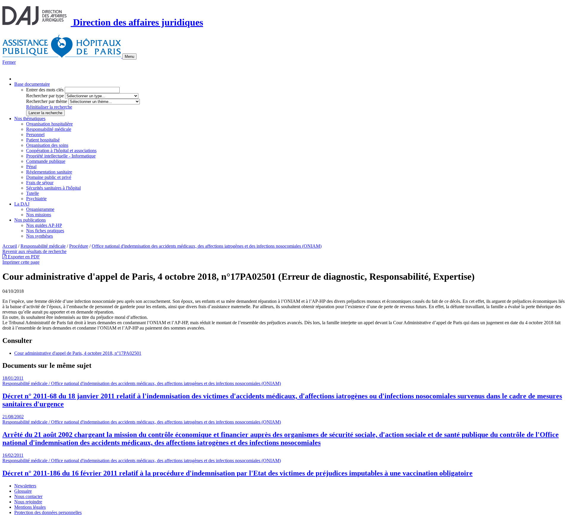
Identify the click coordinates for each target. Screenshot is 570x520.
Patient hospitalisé (43, 139)
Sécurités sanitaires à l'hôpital (53, 187)
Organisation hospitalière (49, 123)
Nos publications (30, 219)
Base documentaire (32, 84)
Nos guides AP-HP (44, 225)
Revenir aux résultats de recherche (34, 251)
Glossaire (23, 491)
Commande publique (45, 161)
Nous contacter (28, 496)
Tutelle (32, 193)
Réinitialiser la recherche (49, 106)
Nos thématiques (29, 118)
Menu (129, 56)
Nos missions (38, 214)
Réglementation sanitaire (49, 171)
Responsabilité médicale (48, 129)
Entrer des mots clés (45, 89)
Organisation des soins (47, 145)
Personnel (35, 134)
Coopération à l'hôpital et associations (61, 150)
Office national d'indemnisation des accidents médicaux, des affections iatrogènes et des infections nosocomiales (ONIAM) (207, 246)
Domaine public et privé (48, 177)
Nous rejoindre (28, 501)
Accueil (9, 246)
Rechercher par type (45, 95)
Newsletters (25, 485)
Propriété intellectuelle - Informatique (61, 155)
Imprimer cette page (20, 262)
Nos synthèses (39, 235)
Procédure (78, 246)
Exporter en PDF (23, 256)
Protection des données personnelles (48, 512)
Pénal (31, 166)
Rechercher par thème (46, 101)
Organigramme (40, 209)
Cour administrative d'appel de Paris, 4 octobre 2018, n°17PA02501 (77, 353)
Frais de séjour (39, 182)
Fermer (9, 62)
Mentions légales (30, 507)
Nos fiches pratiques (45, 230)
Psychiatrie (36, 198)
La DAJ (21, 203)
